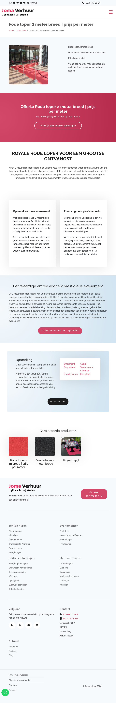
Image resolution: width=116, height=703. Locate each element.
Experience (65, 572)
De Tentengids (66, 563)
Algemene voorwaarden (20, 680)
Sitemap (13, 685)
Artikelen (64, 585)
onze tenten (58, 401)
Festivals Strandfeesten (71, 535)
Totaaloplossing (16, 589)
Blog (11, 655)
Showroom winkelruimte (20, 568)
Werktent (13, 576)
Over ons (64, 568)
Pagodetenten (15, 539)
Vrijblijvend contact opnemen (60, 330)
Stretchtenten (15, 531)
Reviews (13, 651)
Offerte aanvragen (93, 494)
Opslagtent (14, 580)
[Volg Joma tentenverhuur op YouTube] (28, 625)
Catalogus (64, 580)
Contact (12, 690)
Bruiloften (64, 531)
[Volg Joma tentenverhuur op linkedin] (36, 625)
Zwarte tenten (15, 548)
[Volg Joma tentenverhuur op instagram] (20, 625)
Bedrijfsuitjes (15, 552)
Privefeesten (65, 544)
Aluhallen (13, 535)
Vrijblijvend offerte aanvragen (58, 125)
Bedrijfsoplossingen (18, 563)
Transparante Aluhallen (19, 544)
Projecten (13, 646)
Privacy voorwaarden (18, 675)
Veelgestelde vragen (69, 576)
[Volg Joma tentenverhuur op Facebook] (12, 625)
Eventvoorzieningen (18, 585)
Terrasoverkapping (17, 572)
